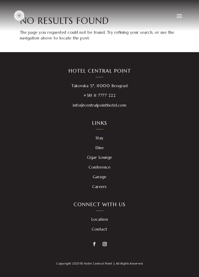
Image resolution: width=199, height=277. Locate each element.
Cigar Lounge (99, 157)
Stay (100, 137)
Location (99, 219)
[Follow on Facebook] (94, 244)
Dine (99, 147)
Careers (99, 186)
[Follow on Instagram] (105, 244)
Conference (99, 167)
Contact (99, 229)
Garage (99, 176)
